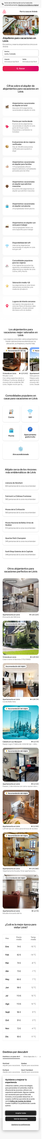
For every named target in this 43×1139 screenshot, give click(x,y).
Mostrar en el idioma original (28, 5)
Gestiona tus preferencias (20, 1125)
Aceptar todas (20, 1113)
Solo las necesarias (20, 1119)
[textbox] (11, 61)
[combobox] (20, 54)
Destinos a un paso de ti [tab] (11, 1057)
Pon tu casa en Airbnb (28, 11)
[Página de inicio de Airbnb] (4, 11)
